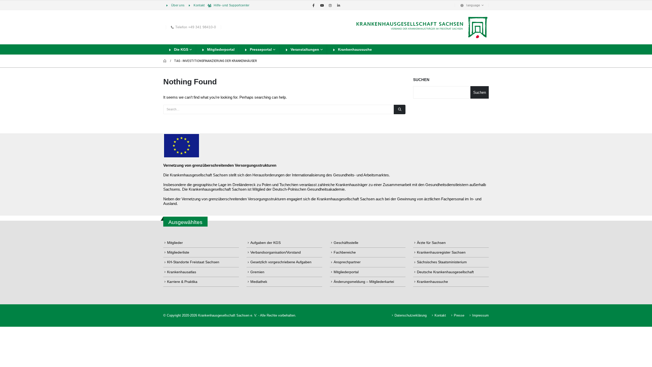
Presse (459, 315)
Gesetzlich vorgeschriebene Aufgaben (280, 262)
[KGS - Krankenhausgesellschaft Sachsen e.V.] (421, 27)
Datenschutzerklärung (411, 315)
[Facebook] (313, 5)
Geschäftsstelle (346, 243)
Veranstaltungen (305, 49)
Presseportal (261, 49)
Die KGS (181, 49)
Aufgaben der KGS (265, 243)
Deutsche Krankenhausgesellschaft (445, 272)
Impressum (480, 315)
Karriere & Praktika (182, 282)
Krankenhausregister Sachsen (441, 252)
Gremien (257, 272)
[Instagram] (330, 5)
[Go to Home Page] (165, 61)
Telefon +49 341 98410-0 (195, 27)
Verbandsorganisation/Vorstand (275, 252)
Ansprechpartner (347, 262)
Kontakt (199, 5)
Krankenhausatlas (181, 272)
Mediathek (258, 282)
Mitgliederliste (178, 252)
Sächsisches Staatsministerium (442, 262)
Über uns (177, 5)
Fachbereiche (345, 252)
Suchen (421, 79)
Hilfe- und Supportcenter (231, 5)
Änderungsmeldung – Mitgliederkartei (364, 282)
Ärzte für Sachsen (431, 243)
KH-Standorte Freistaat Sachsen (193, 262)
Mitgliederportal (221, 49)
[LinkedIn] (338, 5)
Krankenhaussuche (355, 49)
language (473, 5)
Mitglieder (175, 243)
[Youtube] (321, 5)
